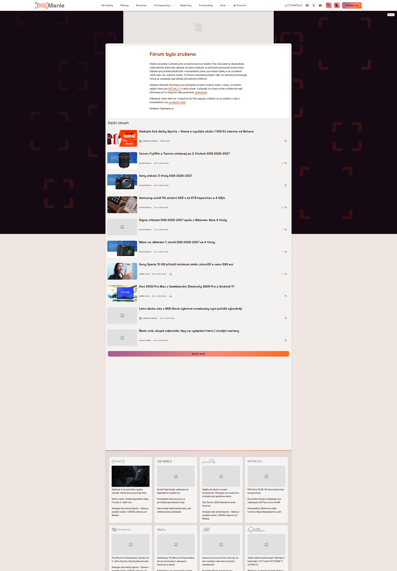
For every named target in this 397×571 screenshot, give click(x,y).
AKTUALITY (174, 88)
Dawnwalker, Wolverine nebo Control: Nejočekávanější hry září (264, 510)
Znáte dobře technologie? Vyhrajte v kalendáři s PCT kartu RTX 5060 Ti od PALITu (266, 561)
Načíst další (198, 353)
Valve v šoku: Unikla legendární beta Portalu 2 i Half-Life (130, 501)
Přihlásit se (352, 5)
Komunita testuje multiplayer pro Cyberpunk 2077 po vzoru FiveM (264, 501)
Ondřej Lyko (144, 274)
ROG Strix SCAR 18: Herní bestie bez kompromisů (266, 491)
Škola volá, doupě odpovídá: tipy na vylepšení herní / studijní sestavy (189, 331)
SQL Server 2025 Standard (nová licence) (218, 504)
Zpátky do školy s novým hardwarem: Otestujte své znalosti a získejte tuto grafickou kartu (220, 493)
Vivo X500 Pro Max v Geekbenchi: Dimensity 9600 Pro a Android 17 (186, 286)
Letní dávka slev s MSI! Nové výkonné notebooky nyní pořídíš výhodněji (190, 309)
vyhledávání (200, 92)
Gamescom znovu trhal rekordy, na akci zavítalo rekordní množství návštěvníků (220, 561)
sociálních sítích (177, 102)
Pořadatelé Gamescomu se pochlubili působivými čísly (171, 501)
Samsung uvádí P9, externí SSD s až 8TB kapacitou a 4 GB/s (182, 198)
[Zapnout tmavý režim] (337, 5)
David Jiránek (145, 340)
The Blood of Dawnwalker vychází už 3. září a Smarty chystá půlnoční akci (130, 559)
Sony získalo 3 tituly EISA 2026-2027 (165, 176)
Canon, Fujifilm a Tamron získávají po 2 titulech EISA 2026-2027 (184, 154)
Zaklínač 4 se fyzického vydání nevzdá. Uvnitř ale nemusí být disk (129, 491)
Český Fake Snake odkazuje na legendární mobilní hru (172, 491)
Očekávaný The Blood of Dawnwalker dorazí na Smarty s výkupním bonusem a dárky (176, 561)
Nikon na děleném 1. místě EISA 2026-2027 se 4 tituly (177, 242)
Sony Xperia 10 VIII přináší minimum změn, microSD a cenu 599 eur (186, 264)
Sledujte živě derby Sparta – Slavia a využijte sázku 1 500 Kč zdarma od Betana (196, 131)
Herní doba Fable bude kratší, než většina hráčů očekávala (174, 510)
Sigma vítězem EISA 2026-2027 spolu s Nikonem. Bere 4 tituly (183, 220)
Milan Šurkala (145, 163)
